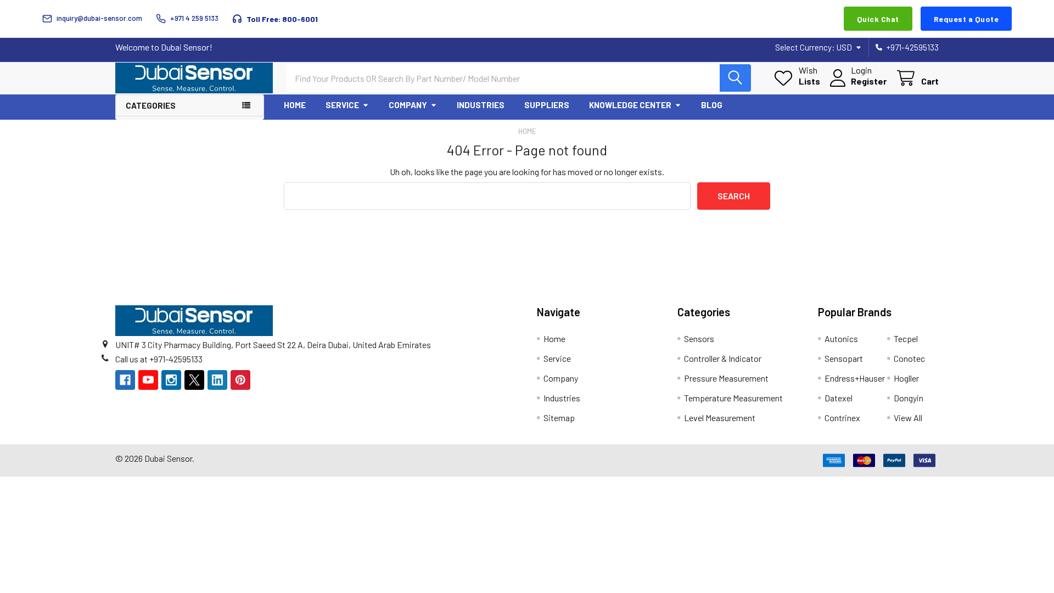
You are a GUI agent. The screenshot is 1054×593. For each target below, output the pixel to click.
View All (908, 417)
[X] (194, 380)
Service (342, 105)
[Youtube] (148, 380)
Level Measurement (719, 417)
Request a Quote (966, 19)
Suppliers (546, 105)
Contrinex (842, 417)
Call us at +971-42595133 (159, 359)
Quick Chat (878, 19)
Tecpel (906, 338)
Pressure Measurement (726, 378)
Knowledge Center (630, 105)
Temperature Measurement (733, 398)
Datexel (839, 398)
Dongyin (908, 398)
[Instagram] (171, 380)
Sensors (699, 338)
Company (408, 105)
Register (869, 81)
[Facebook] (125, 380)
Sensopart (844, 358)
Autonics (841, 338)
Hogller (906, 378)
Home (295, 105)
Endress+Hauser (855, 378)
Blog (711, 105)
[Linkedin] (217, 380)
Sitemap (559, 417)
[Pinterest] (240, 380)
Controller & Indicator (722, 358)
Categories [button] (151, 105)
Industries (480, 105)
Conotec (909, 358)
